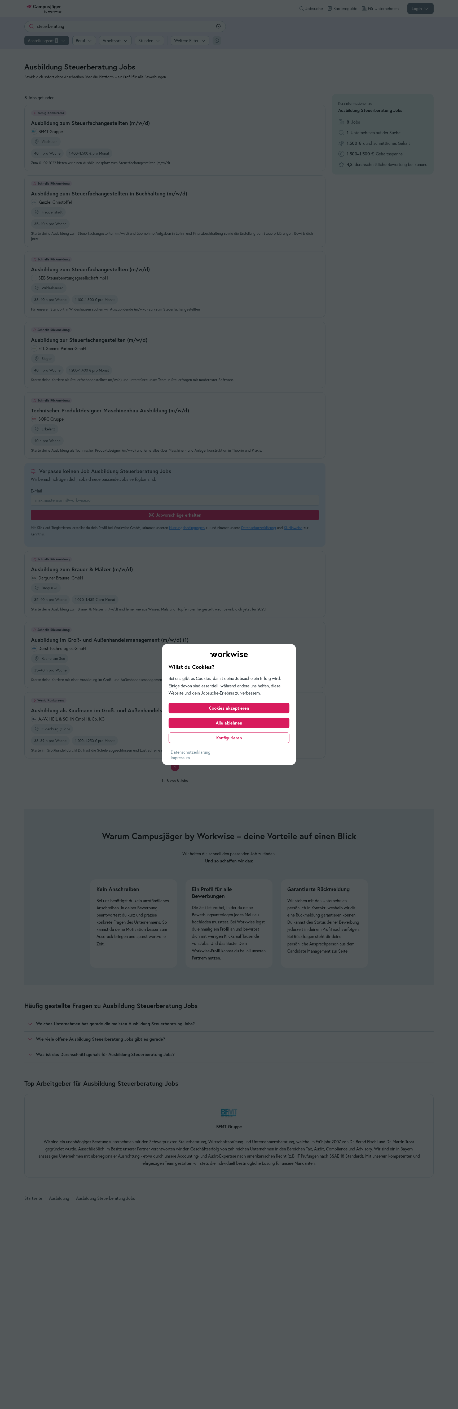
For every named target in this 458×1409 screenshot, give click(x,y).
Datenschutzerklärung (190, 752)
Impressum (180, 757)
